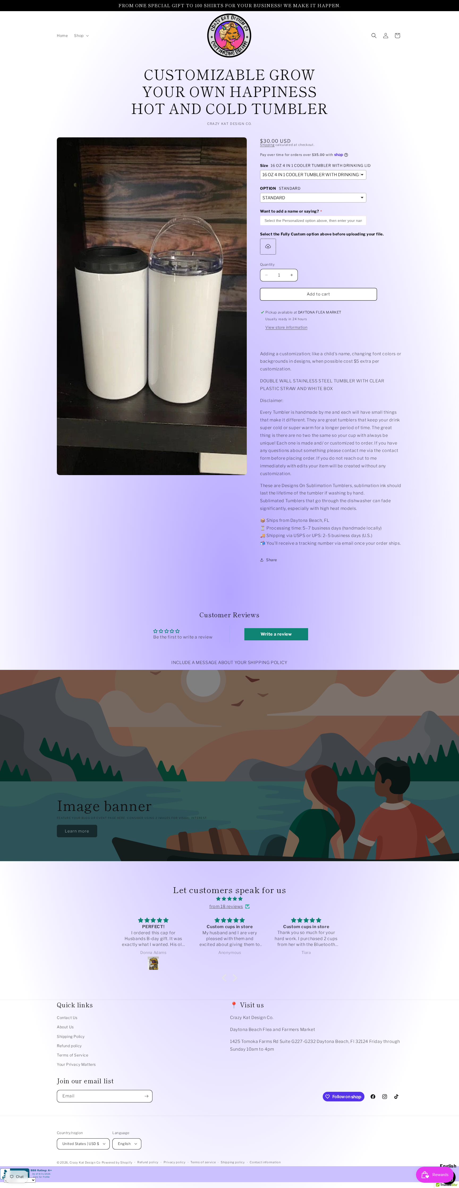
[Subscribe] (146, 1096)
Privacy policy (175, 1162)
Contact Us (67, 1017)
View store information (286, 327)
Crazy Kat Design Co (85, 1162)
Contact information (265, 1162)
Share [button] (271, 559)
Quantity (267, 264)
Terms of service (203, 1162)
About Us (65, 1027)
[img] (229, 899)
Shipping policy (233, 1162)
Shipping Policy (71, 1036)
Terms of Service (72, 1055)
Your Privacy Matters (76, 1064)
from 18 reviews (226, 906)
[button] (81, 35)
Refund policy (69, 1045)
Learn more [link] (77, 830)
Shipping (267, 145)
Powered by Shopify (117, 1162)
